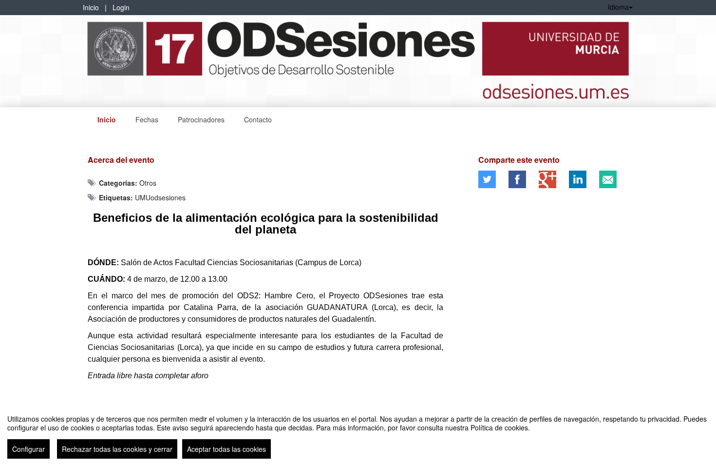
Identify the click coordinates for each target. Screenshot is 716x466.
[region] (358, 433)
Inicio (91, 7)
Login (121, 7)
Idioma (618, 7)
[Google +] (547, 179)
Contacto (258, 119)
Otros (147, 183)
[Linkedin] (577, 179)
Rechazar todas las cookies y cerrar (117, 449)
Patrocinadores (201, 119)
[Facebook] (517, 179)
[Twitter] (487, 179)
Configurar (28, 449)
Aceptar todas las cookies (226, 449)
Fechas (146, 119)
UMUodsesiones (160, 197)
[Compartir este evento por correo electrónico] (608, 179)
